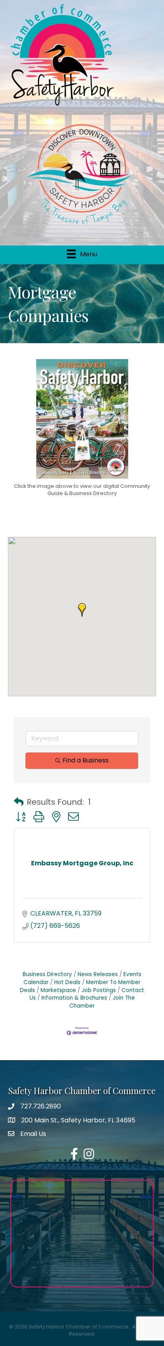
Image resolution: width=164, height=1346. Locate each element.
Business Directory (47, 974)
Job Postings (99, 990)
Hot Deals (67, 982)
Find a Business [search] (85, 760)
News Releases (98, 974)
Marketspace (58, 990)
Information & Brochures (74, 998)
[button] (82, 610)
